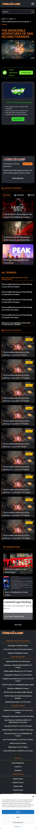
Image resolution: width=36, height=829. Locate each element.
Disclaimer (18, 770)
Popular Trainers (18, 782)
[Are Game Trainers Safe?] (18, 609)
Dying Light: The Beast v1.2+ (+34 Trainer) (18, 675)
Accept (18, 812)
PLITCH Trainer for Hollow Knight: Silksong (18, 692)
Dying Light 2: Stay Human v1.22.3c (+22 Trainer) (18, 716)
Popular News (18, 794)
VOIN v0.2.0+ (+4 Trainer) (18, 743)
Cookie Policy (17, 826)
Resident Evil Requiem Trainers (18, 653)
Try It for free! (26, 72)
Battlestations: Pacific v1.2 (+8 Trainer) (18, 702)
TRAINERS (20, 195)
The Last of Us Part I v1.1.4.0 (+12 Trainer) (18, 726)
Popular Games (18, 779)
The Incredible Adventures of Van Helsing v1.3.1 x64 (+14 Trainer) (16, 308)
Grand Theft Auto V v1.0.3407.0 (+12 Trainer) (18, 751)
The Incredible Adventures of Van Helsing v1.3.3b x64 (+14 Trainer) (16, 301)
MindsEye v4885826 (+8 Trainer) (18, 688)
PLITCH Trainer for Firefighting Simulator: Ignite (18, 684)
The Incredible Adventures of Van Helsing (15, 21)
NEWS (8, 195)
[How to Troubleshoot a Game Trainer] (18, 586)
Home (3, 19)
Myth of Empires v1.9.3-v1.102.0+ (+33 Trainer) (18, 730)
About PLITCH (18, 119)
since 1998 (27, 164)
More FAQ (18, 625)
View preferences (18, 822)
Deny (18, 817)
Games (11, 19)
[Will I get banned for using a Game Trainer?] (18, 563)
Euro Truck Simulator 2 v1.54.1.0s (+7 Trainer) (18, 739)
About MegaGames (18, 763)
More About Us (18, 178)
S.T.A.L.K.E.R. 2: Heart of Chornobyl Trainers (18, 649)
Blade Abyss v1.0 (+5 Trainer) (18, 747)
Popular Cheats (18, 790)
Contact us (18, 766)
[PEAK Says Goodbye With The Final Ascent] (18, 254)
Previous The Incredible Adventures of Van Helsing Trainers (16, 323)
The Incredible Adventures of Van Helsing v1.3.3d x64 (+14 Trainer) (16, 293)
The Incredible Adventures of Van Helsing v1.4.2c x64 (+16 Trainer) (16, 285)
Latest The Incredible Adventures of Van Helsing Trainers (14, 278)
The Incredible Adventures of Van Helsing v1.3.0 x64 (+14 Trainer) (16, 316)
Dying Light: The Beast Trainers (18, 645)
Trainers (4, 24)
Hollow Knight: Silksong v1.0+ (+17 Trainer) (18, 671)
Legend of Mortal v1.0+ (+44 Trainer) (18, 661)
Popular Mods (18, 786)
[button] (33, 796)
